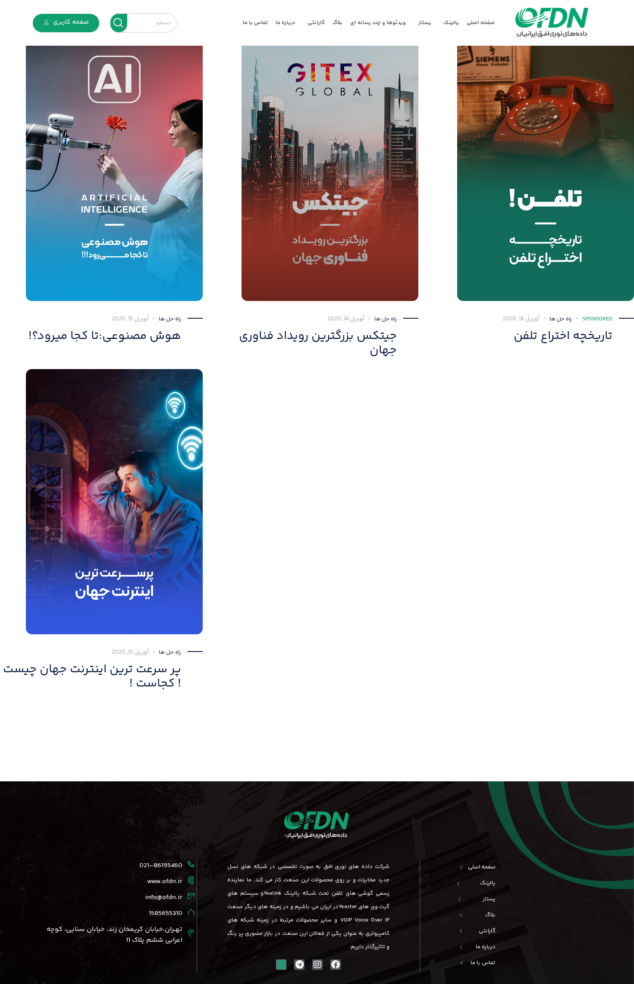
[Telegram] (299, 964)
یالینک (451, 23)
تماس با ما (255, 23)
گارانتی (316, 23)
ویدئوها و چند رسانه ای (378, 23)
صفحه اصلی (481, 23)
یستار (424, 23)
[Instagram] (317, 964)
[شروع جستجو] (118, 23)
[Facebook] (335, 964)
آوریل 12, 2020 (130, 652)
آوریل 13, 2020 (521, 319)
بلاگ (337, 23)
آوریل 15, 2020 (130, 319)
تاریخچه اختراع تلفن (563, 336)
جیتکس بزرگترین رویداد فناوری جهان (318, 343)
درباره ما (285, 23)
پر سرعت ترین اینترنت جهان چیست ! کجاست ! (92, 676)
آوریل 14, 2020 (345, 319)
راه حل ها (170, 319)
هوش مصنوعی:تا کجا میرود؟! (104, 336)
